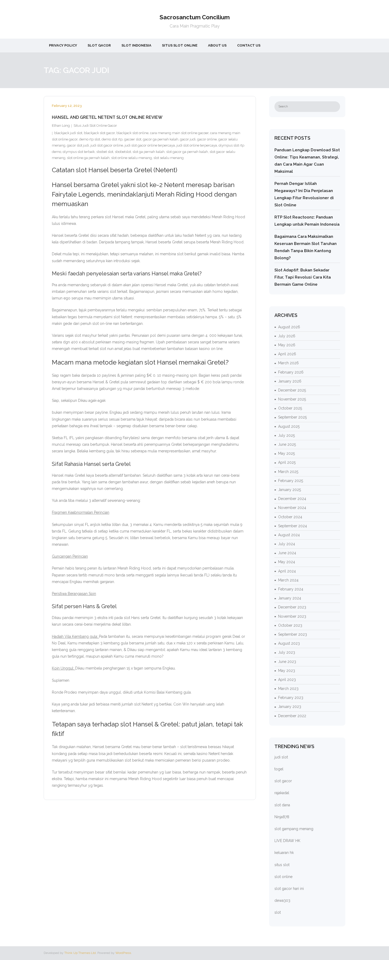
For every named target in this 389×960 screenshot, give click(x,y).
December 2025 (292, 390)
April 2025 (287, 462)
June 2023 (287, 661)
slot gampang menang (293, 829)
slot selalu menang (168, 158)
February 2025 (290, 481)
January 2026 (289, 381)
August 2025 (289, 426)
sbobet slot (104, 152)
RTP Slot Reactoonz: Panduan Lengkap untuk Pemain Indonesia (307, 221)
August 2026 (289, 327)
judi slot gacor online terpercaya (150, 145)
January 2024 (289, 598)
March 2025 (288, 472)
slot (277, 912)
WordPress (123, 953)
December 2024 (292, 499)
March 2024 (288, 580)
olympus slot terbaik (79, 152)
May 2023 (286, 670)
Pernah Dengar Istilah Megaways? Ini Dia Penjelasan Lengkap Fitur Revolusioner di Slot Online (304, 194)
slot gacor (283, 781)
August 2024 (289, 535)
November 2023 (292, 616)
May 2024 (286, 562)
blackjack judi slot (68, 133)
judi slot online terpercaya (197, 145)
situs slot (282, 865)
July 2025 (286, 435)
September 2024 (292, 526)
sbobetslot (123, 152)
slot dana (282, 805)
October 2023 (290, 625)
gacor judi (188, 139)
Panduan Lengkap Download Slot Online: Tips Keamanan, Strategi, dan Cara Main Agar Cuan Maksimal (307, 161)
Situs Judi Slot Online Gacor (95, 126)
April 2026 (287, 354)
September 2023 (292, 634)
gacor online (207, 139)
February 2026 (291, 372)
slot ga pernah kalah (149, 152)
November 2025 (292, 399)
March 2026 (288, 363)
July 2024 (286, 544)
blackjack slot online (132, 133)
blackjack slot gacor (99, 133)
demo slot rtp (112, 139)
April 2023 (287, 679)
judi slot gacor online (107, 145)
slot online (283, 877)
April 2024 (287, 571)
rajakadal (281, 793)
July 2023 (286, 652)
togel (278, 769)
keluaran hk (284, 852)
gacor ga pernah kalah (160, 139)
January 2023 (289, 706)
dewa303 (282, 900)
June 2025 (287, 444)
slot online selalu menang (131, 158)
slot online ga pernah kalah (88, 158)
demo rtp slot (89, 139)
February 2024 (290, 589)
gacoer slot (132, 139)
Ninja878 (281, 817)
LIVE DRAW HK (287, 841)
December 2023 (292, 607)
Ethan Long (61, 126)
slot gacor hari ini (289, 888)
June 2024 (287, 553)
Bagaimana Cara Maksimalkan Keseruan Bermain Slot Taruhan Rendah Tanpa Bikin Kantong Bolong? (305, 247)
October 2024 (290, 517)
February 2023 (290, 697)
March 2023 (288, 688)
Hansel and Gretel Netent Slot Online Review (107, 117)
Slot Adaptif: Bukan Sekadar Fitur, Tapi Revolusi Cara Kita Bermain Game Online (302, 277)
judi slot (281, 757)
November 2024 (292, 508)
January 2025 (289, 490)
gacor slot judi (78, 145)
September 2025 (292, 417)
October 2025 (290, 408)
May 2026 (286, 345)
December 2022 (292, 716)
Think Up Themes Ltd (80, 953)
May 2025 (286, 453)
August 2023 (289, 643)
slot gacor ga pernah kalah (187, 152)
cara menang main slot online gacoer (179, 133)
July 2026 (286, 336)
